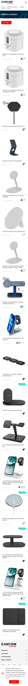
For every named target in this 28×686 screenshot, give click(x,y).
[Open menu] (26, 2)
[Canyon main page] (6, 2)
